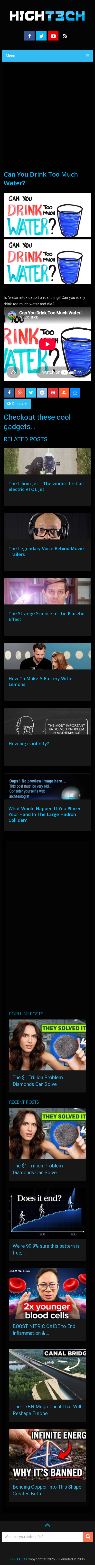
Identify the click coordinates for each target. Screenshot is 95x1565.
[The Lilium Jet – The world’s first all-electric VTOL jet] (47, 462)
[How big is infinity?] (47, 722)
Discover (19, 403)
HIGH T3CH (18, 1559)
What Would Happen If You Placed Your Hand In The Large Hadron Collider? (45, 814)
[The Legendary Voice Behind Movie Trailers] (47, 527)
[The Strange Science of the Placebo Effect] (47, 592)
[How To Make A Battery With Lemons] (47, 657)
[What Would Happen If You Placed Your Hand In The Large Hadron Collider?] (47, 787)
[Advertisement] (47, 120)
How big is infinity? (29, 743)
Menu (10, 56)
